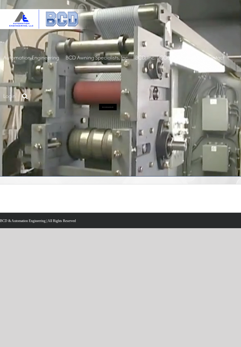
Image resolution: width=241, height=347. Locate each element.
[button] (25, 96)
